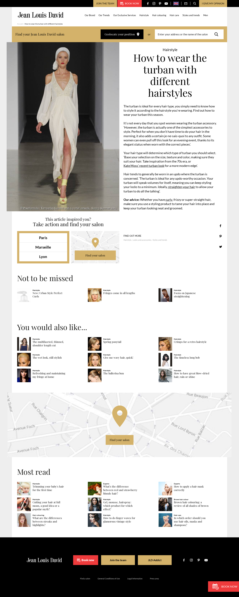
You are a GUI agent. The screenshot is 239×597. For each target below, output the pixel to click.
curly (169, 200)
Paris (43, 237)
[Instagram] (154, 4)
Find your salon (95, 255)
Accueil (20, 24)
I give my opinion (213, 3)
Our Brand (90, 15)
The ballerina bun (113, 373)
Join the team (105, 3)
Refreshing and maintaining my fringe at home (49, 375)
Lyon (43, 256)
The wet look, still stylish (47, 357)
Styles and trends (191, 15)
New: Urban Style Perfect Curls (47, 294)
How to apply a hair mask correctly (189, 488)
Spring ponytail (112, 342)
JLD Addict (154, 560)
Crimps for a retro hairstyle (190, 342)
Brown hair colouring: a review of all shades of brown (191, 504)
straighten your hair (181, 187)
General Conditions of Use (109, 578)
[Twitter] (220, 247)
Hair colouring (159, 15)
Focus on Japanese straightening (185, 294)
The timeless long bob (187, 357)
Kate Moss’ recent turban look (144, 166)
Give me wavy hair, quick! (118, 357)
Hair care (174, 15)
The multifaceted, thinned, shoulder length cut (48, 343)
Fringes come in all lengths (119, 293)
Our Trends (104, 15)
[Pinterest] (160, 4)
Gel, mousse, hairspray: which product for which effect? (118, 506)
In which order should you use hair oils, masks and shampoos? (190, 521)
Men (205, 15)
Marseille (43, 247)
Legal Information (134, 578)
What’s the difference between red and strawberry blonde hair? (120, 490)
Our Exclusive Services (124, 15)
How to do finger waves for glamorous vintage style (119, 519)
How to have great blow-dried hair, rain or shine (191, 375)
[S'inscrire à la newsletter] (185, 3)
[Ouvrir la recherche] (194, 3)
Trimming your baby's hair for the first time (48, 488)
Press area (154, 578)
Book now (132, 3)
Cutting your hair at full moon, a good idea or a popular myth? (46, 506)
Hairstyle (144, 15)
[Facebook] (148, 4)
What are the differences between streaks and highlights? (47, 521)
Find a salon (85, 578)
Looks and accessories (142, 240)
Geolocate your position (120, 34)
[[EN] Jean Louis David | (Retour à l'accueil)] (41, 15)
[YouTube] (166, 4)
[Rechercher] (217, 34)
